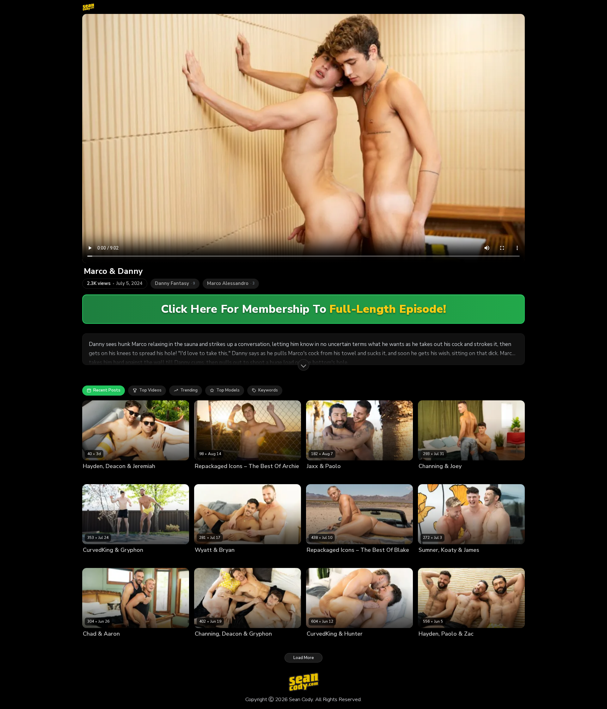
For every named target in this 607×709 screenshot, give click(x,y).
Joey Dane (462, 477)
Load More (303, 658)
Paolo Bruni (339, 477)
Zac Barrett (464, 645)
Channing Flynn (434, 477)
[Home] (88, 7)
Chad (102, 645)
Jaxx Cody (316, 477)
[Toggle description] (303, 365)
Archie (201, 477)
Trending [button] (189, 390)
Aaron (89, 645)
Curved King (319, 645)
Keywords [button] (268, 390)
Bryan (200, 561)
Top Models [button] (228, 390)
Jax (228, 477)
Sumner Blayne (434, 561)
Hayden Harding (435, 645)
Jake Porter (334, 561)
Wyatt (215, 561)
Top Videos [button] (150, 390)
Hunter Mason (347, 645)
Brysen (314, 561)
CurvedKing (94, 561)
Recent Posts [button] (106, 390)
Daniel (216, 477)
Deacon (90, 477)
